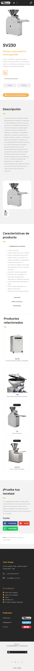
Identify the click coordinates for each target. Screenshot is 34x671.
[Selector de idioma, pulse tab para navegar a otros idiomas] (15, 3)
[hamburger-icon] (31, 3)
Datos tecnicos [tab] (17, 301)
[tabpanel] (17, 271)
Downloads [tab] (17, 305)
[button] (10, 523)
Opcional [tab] (17, 297)
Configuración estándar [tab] (17, 246)
